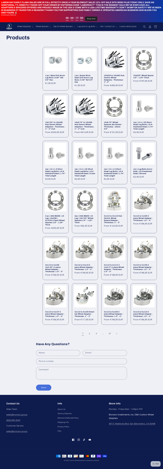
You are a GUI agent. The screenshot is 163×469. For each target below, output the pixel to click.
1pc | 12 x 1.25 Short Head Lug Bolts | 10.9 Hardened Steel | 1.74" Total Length (143, 125)
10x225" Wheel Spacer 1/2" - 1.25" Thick (143, 76)
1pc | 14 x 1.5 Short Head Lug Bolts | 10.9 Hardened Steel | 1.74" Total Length (114, 172)
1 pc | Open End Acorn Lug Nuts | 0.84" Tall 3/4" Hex (55, 77)
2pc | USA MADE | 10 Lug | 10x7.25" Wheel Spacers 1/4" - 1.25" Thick (84, 219)
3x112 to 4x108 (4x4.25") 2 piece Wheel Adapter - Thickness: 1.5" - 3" (54, 268)
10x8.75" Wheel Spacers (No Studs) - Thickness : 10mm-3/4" (113, 125)
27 (110, 334)
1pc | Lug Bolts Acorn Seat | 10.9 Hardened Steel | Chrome (142, 171)
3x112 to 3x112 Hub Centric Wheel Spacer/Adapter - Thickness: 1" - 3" (113, 219)
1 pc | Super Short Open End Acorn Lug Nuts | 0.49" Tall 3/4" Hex (84, 78)
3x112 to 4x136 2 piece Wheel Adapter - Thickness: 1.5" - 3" (143, 267)
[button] (25, 26)
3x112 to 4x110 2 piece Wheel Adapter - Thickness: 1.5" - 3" (84, 267)
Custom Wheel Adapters (77, 460)
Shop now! (91, 19)
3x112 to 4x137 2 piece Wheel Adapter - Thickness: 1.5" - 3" (55, 314)
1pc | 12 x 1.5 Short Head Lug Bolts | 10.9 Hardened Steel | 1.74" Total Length (55, 172)
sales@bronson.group (16, 415)
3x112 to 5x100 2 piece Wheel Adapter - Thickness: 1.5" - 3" (113, 314)
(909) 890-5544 (13, 420)
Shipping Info (63, 422)
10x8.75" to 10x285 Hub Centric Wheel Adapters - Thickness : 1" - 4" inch (85, 125)
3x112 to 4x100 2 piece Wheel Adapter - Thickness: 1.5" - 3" (143, 218)
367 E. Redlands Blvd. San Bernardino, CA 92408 (132, 424)
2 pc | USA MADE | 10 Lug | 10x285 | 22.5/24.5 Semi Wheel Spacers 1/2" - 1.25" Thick (55, 220)
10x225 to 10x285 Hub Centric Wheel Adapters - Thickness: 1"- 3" (114, 78)
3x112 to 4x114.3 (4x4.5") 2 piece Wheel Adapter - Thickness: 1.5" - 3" (114, 268)
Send (43, 388)
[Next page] (116, 333)
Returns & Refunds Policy (68, 418)
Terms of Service (64, 413)
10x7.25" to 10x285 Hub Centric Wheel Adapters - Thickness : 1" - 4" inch (55, 125)
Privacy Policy (63, 427)
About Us (61, 409)
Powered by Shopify (92, 460)
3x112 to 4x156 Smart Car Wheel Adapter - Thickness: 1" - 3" (84, 314)
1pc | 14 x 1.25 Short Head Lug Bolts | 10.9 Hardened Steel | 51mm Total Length (85, 172)
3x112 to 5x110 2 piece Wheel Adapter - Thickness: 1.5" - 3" (143, 314)
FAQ (59, 431)
